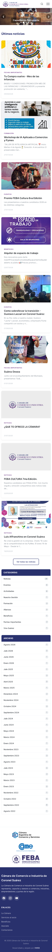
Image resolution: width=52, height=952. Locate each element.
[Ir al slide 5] (31, 22)
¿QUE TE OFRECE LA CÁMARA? (22, 426)
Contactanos (6, 930)
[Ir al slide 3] (26, 22)
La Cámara (6, 913)
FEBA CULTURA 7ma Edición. (20, 479)
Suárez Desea (12, 371)
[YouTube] (16, 898)
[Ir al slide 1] (21, 22)
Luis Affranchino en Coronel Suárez (24, 536)
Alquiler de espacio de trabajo (21, 253)
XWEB (37, 948)
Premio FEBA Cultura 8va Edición (23, 198)
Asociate (5, 926)
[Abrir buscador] (41, 4)
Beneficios (5, 922)
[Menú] (48, 4)
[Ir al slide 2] (23, 22)
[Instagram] (10, 898)
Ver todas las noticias (26, 562)
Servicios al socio (8, 917)
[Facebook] (3, 898)
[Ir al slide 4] (28, 22)
